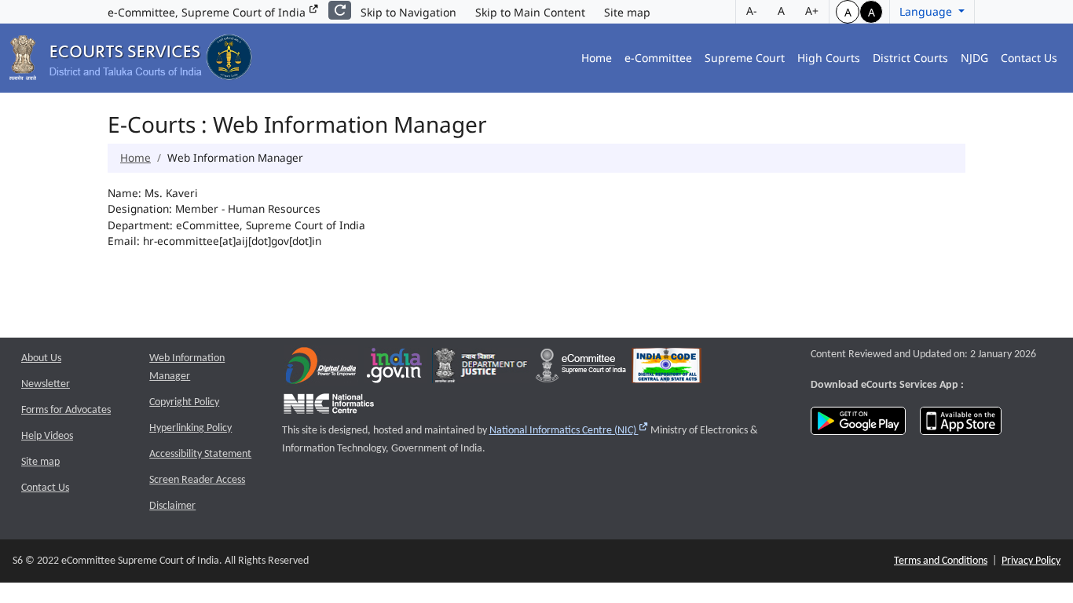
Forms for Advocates (66, 410)
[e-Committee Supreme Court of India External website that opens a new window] (581, 369)
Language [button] (927, 11)
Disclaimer (172, 506)
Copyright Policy (184, 402)
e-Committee (658, 57)
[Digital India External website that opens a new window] (321, 369)
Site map (627, 12)
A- (751, 10)
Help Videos (47, 436)
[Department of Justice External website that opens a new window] (481, 369)
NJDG (974, 57)
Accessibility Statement (200, 454)
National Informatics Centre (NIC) (569, 431)
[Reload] (339, 10)
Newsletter (45, 384)
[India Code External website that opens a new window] (666, 369)
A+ (811, 10)
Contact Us (1029, 57)
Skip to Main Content (530, 12)
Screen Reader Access (197, 480)
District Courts (910, 57)
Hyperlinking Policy (190, 428)
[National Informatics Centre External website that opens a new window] (328, 407)
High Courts (828, 57)
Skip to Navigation (408, 12)
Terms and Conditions (940, 561)
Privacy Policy (1031, 561)
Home (596, 57)
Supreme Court (745, 57)
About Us (41, 358)
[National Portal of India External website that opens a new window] (395, 369)
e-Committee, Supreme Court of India (208, 12)
